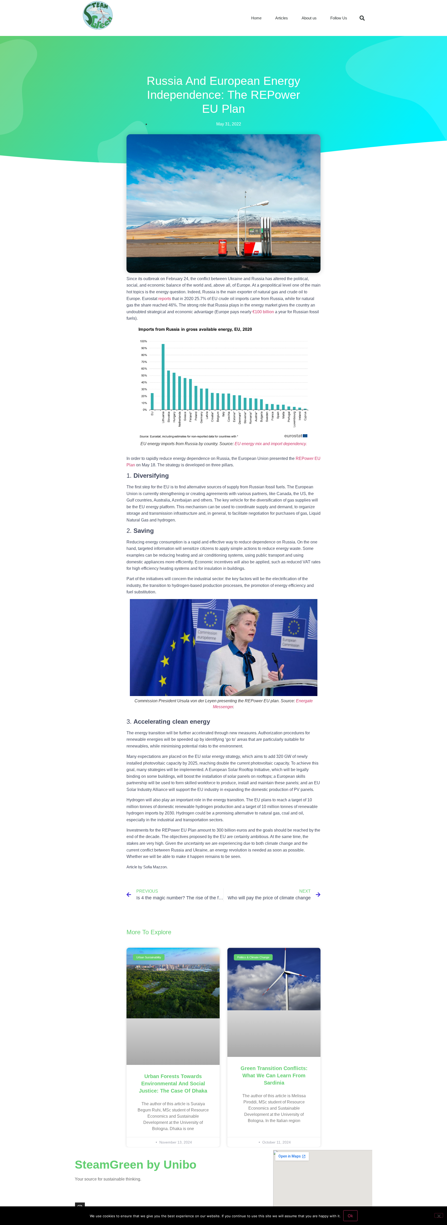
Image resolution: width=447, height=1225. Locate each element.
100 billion (264, 312)
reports (164, 298)
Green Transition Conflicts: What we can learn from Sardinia (274, 1075)
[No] (438, 1215)
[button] (362, 18)
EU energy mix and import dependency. (271, 444)
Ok (350, 1215)
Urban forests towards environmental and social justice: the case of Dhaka (173, 1083)
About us (309, 18)
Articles (281, 18)
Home (256, 18)
